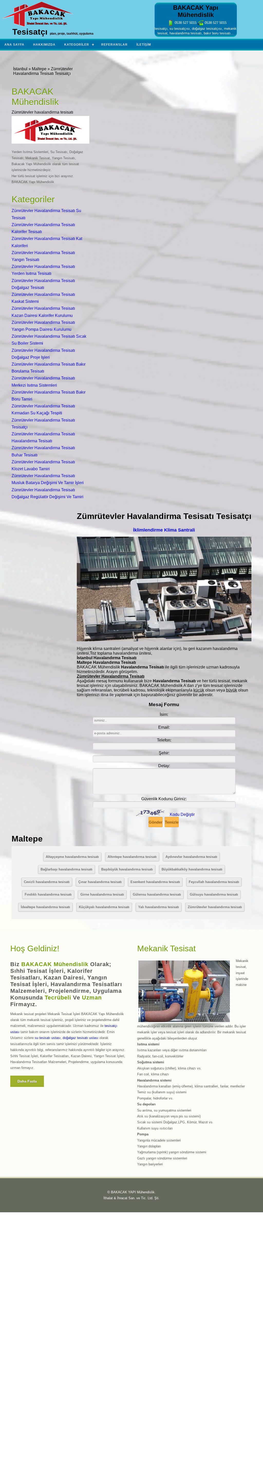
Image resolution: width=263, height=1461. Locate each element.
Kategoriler (76, 44)
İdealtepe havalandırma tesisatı (45, 907)
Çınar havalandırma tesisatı (100, 882)
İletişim (143, 44)
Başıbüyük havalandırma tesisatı (127, 869)
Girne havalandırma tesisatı (102, 894)
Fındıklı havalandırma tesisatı (48, 894)
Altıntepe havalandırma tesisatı (132, 857)
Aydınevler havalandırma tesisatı (191, 857)
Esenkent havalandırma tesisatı (155, 882)
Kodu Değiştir (182, 814)
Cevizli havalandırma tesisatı (47, 882)
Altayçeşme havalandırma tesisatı (72, 857)
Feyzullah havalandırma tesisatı (214, 882)
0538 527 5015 (185, 23)
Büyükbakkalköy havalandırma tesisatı (192, 869)
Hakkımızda (44, 44)
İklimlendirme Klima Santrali (164, 530)
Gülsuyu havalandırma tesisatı (214, 894)
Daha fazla (27, 1081)
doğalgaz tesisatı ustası (80, 1038)
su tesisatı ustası (48, 1038)
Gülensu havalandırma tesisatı (157, 894)
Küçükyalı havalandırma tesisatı (104, 907)
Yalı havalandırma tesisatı (158, 907)
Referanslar (114, 44)
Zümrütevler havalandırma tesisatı (215, 907)
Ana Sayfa (14, 44)
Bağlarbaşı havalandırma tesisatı (66, 869)
